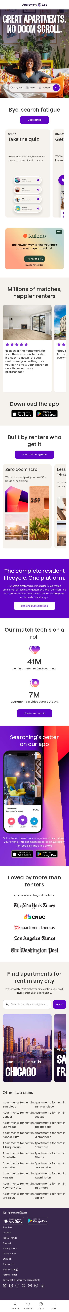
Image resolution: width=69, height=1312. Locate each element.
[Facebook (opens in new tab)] (17, 1286)
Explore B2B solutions (34, 606)
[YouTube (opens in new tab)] (30, 1286)
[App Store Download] (22, 413)
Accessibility (12, 1269)
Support (16, 1243)
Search (59, 1004)
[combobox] (27, 1004)
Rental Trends (19, 1238)
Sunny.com (18, 1264)
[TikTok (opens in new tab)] (43, 1286)
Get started (34, 119)
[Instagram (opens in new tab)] (36, 1286)
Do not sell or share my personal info (21, 1280)
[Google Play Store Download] (47, 413)
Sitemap (7, 1259)
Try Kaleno (32, 258)
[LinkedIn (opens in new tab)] (11, 1286)
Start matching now (34, 454)
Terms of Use (9, 1254)
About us (7, 1227)
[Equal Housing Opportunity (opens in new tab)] (5, 1286)
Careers (7, 1232)
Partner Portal (19, 1274)
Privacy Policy (10, 1248)
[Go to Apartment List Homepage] (34, 4)
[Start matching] (56, 87)
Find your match (34, 713)
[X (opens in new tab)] (24, 1286)
